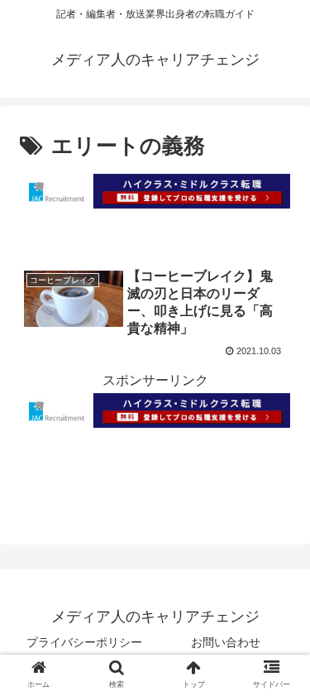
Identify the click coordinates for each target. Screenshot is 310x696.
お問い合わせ (225, 642)
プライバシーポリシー (84, 642)
